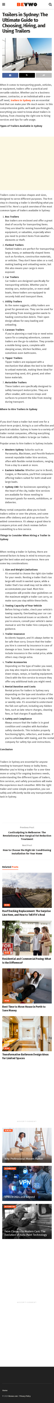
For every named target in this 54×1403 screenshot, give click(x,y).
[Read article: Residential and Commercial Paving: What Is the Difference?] (27, 938)
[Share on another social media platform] (44, 75)
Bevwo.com (13, 1396)
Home (7, 905)
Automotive (10, 1207)
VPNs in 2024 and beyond (19, 1197)
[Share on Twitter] (27, 75)
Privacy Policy (25, 1396)
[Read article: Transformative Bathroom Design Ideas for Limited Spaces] (27, 1033)
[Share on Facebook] (10, 75)
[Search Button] (50, 4)
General (8, 1130)
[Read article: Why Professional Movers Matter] (27, 1145)
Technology (10, 1169)
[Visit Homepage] (26, 4)
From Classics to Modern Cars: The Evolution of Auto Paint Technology (25, 1233)
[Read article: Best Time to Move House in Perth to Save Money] (27, 985)
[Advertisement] (27, 163)
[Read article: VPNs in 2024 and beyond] (27, 1183)
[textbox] (27, 447)
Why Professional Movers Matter (23, 1158)
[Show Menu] (3, 4)
